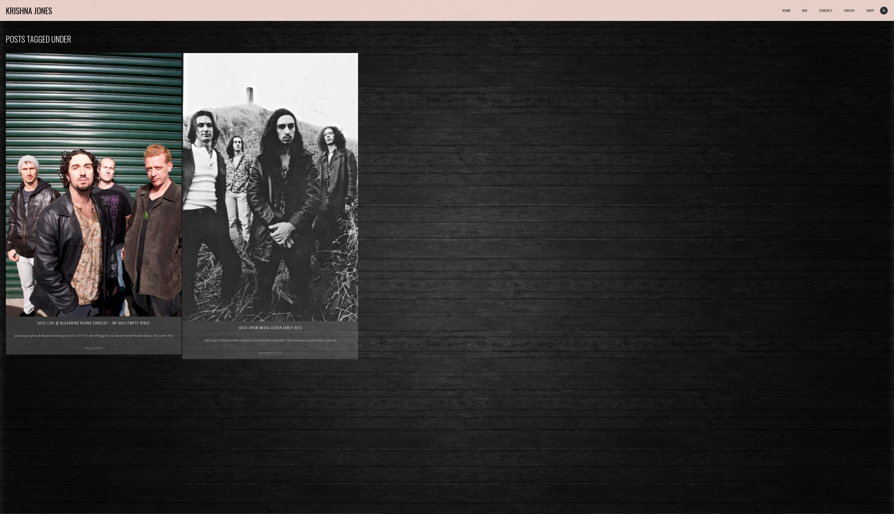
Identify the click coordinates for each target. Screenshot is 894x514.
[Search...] (884, 10)
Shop (870, 10)
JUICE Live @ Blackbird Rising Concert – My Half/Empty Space (93, 322)
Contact (826, 10)
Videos (849, 10)
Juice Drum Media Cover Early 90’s (270, 327)
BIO (804, 10)
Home (786, 10)
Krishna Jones (29, 10)
